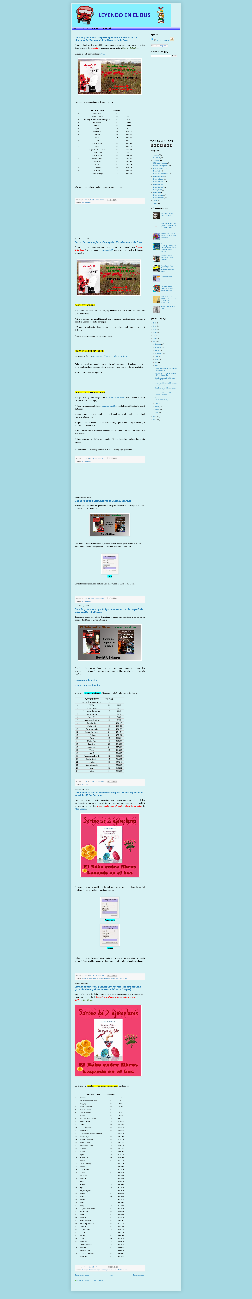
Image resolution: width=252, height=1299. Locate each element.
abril (156, 403)
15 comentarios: (100, 598)
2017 (155, 335)
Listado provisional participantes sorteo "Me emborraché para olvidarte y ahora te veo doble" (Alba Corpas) (108, 988)
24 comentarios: (100, 975)
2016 (155, 338)
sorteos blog (85, 784)
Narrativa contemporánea (160, 166)
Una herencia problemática (88, 685)
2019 (155, 329)
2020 (155, 326)
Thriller (155, 203)
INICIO (75, 28)
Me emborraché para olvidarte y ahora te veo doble (103, 978)
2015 (155, 341)
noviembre (158, 347)
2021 (155, 323)
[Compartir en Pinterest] (116, 200)
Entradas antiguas (138, 1275)
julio (156, 359)
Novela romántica (158, 198)
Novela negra (157, 192)
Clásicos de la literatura (160, 163)
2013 (155, 420)
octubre (157, 350)
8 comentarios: (100, 199)
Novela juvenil (157, 190)
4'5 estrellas (156, 158)
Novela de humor (158, 179)
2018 (155, 332)
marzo (157, 406)
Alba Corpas (80, 809)
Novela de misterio (158, 182)
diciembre (158, 344)
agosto (157, 356)
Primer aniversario (166, 276)
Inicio (111, 1275)
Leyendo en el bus (100, 356)
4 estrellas (156, 155)
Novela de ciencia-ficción (160, 174)
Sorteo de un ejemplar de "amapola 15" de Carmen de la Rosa (108, 242)
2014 (155, 416)
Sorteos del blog (86, 202)
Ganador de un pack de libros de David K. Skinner (103, 501)
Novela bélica (157, 171)
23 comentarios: (100, 1267)
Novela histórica (158, 187)
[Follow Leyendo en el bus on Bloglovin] (159, 47)
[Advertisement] (110, 221)
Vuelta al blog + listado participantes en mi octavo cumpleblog (169, 235)
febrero (157, 410)
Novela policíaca (158, 195)
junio (156, 362)
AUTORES (96, 28)
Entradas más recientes (82, 1275)
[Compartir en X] (112, 200)
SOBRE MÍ (107, 28)
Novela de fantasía (158, 176)
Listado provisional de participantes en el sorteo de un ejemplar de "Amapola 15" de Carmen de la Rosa (106, 38)
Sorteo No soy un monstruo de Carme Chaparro (167, 257)
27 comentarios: (100, 458)
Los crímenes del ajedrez (86, 680)
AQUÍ (102, 54)
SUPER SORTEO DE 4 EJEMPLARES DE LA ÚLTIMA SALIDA (168, 225)
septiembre (158, 353)
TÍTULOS (85, 28)
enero (157, 413)
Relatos (155, 200)
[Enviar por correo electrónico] (108, 200)
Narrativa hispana (158, 168)
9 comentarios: (100, 781)
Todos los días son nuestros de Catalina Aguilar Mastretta (167, 288)
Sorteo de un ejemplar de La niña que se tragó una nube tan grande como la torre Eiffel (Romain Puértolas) (168, 247)
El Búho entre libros (119, 356)
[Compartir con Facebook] (114, 200)
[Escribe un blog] (110, 200)
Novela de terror (158, 184)
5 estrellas (156, 160)
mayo (157, 365)
